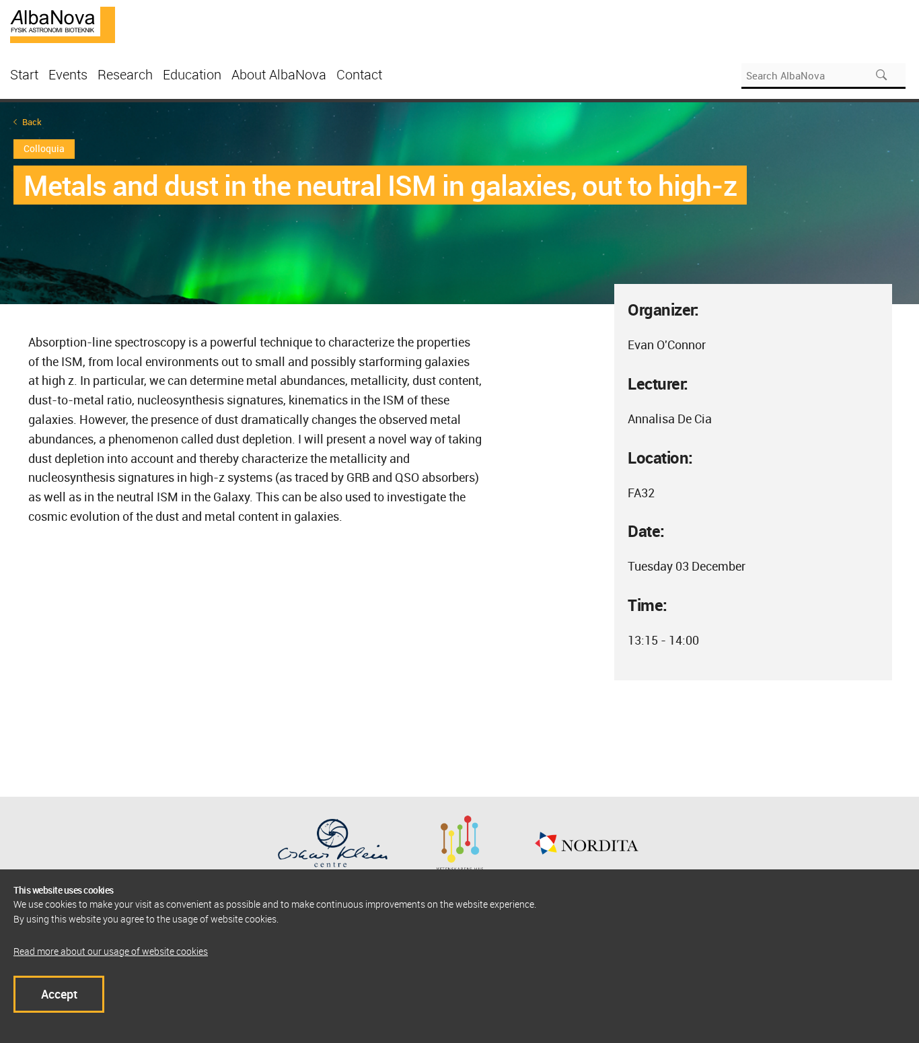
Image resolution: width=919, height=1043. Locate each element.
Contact (359, 74)
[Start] (62, 23)
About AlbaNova (278, 74)
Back (32, 122)
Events (67, 74)
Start (24, 74)
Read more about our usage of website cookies (110, 951)
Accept (59, 994)
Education (192, 74)
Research (125, 74)
